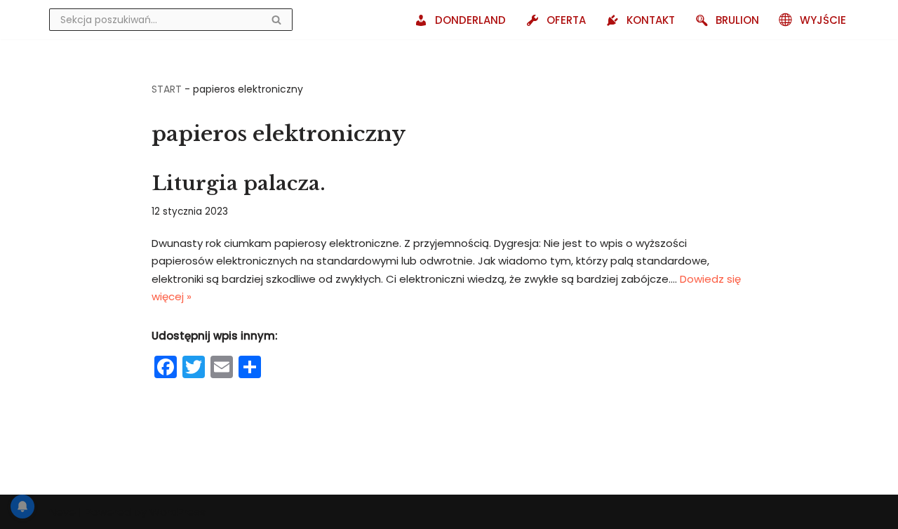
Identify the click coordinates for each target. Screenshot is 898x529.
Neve (62, 511)
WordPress (177, 511)
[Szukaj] (277, 19)
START (167, 89)
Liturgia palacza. (239, 183)
